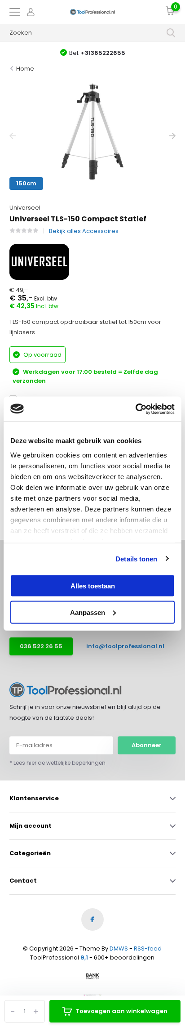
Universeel (24, 207)
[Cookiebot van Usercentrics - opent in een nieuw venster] (135, 409)
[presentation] (12, 136)
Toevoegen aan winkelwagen (121, 1011)
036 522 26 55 (41, 646)
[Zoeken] (171, 32)
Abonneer (147, 745)
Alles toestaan (92, 586)
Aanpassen (87, 612)
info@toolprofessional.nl (121, 646)
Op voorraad (42, 354)
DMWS (119, 948)
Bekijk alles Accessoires (84, 231)
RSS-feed (148, 948)
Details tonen (136, 558)
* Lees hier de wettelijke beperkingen (57, 763)
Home (25, 68)
